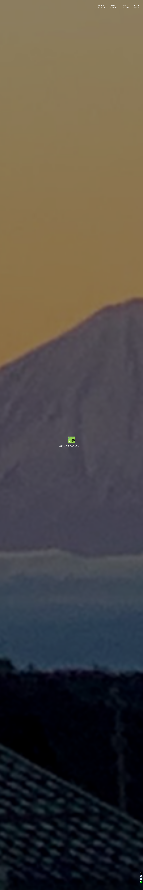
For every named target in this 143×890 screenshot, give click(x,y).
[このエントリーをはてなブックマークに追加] (141, 879)
